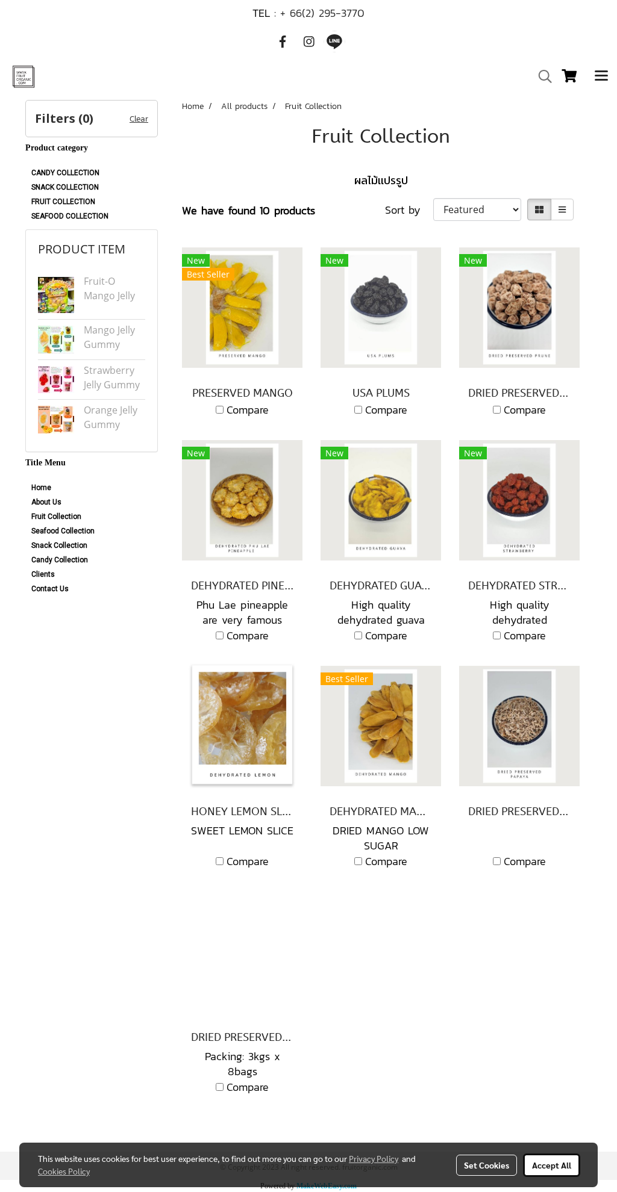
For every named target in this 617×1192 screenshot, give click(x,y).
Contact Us (50, 589)
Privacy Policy (373, 1158)
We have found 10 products (248, 210)
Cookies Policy (64, 1171)
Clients (43, 574)
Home (41, 487)
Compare (248, 410)
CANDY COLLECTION (65, 173)
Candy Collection (59, 560)
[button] (541, 76)
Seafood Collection (63, 531)
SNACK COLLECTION (65, 187)
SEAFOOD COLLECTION (69, 216)
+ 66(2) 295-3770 (322, 13)
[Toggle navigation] (601, 76)
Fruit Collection (56, 516)
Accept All (551, 1164)
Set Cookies (486, 1164)
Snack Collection (59, 545)
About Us (46, 502)
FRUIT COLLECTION (63, 201)
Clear (139, 119)
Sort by (409, 210)
